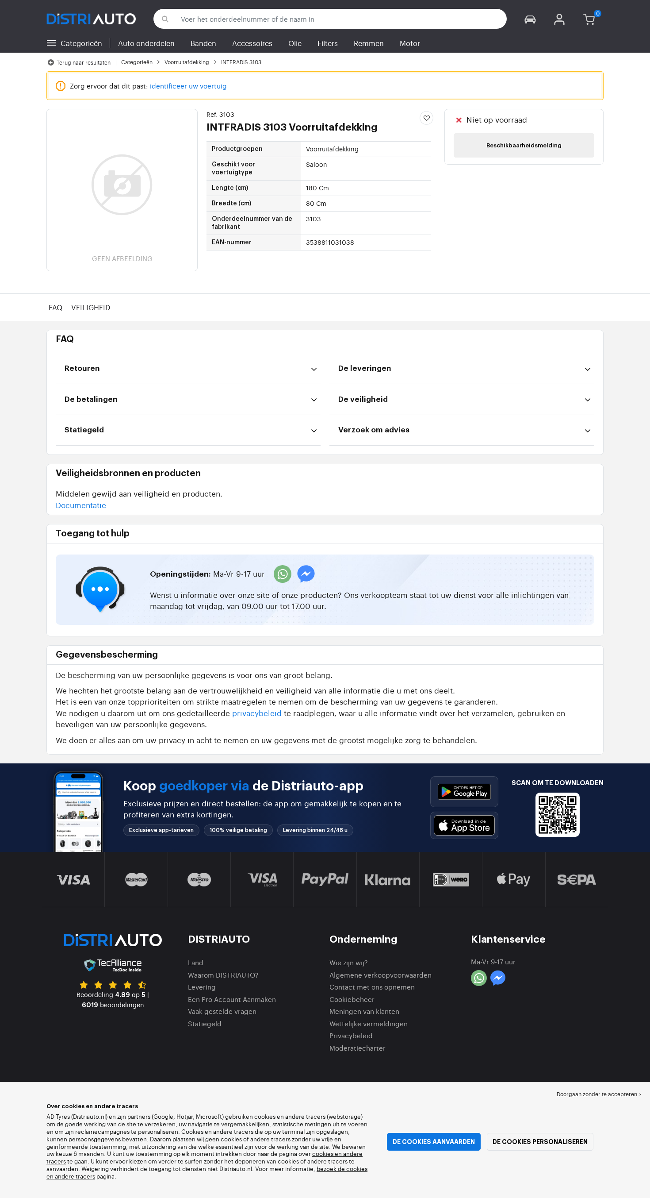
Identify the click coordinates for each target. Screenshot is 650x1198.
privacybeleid (257, 713)
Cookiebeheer (352, 999)
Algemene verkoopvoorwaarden (380, 974)
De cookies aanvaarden (434, 1142)
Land (195, 962)
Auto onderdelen (146, 43)
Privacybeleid (351, 1035)
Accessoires (252, 43)
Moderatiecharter (357, 1047)
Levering (202, 986)
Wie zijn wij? (348, 962)
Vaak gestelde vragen (222, 1011)
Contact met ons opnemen (372, 986)
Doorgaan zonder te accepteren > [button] (599, 1094)
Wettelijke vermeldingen (368, 1023)
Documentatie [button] (81, 505)
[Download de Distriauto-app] (464, 791)
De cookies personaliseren (540, 1142)
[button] (530, 18)
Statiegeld (205, 1023)
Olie (295, 43)
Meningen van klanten (364, 1011)
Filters (327, 43)
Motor (410, 43)
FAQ (55, 307)
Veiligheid (90, 307)
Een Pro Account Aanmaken (232, 999)
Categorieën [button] (81, 43)
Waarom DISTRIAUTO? (223, 974)
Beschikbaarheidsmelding (524, 145)
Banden (203, 43)
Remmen (369, 43)
